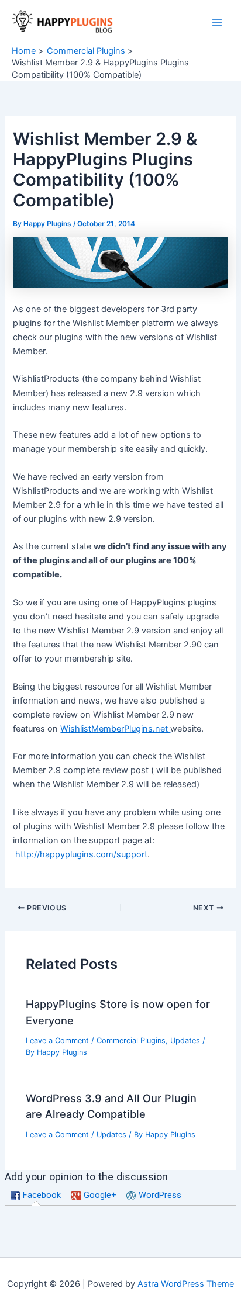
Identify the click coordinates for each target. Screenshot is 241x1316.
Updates (185, 1040)
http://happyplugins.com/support (81, 854)
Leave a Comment (57, 1040)
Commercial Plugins (131, 1040)
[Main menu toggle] (217, 23)
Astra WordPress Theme (185, 1284)
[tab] (36, 1196)
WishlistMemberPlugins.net (115, 728)
